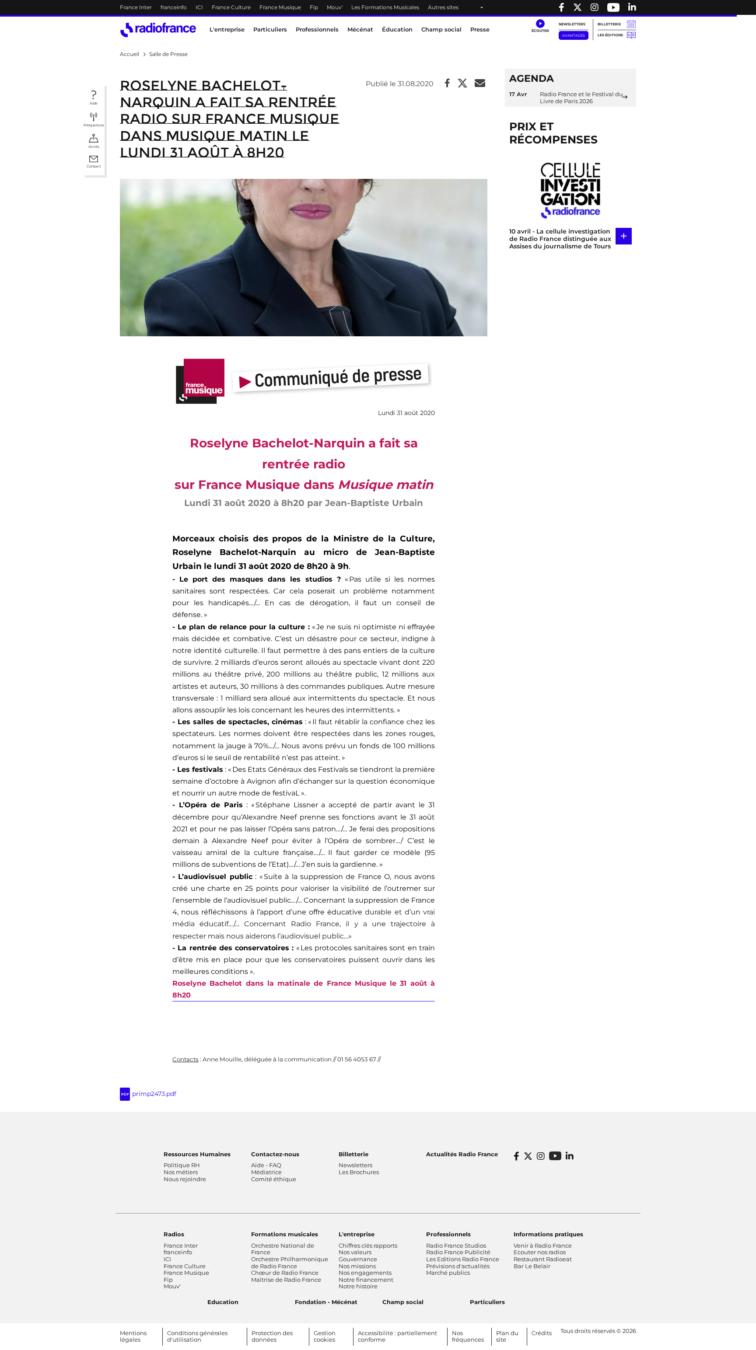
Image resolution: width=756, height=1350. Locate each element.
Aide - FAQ (266, 1165)
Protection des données (272, 1336)
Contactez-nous (275, 1154)
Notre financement (366, 1279)
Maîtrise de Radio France (286, 1279)
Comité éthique (273, 1179)
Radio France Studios (456, 1245)
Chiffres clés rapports (368, 1245)
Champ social (441, 29)
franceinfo (174, 7)
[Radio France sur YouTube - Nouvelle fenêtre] (613, 7)
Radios (174, 1234)
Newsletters (572, 24)
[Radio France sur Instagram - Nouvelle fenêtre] (594, 7)
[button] (540, 26)
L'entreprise (356, 1234)
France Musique (280, 7)
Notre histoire (358, 1286)
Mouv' (335, 7)
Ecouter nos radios (540, 1252)
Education (222, 1301)
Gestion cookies (325, 1336)
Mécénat (360, 29)
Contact (94, 166)
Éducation (397, 29)
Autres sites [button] (443, 7)
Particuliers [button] (270, 29)
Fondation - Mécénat (326, 1301)
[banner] (378, 7)
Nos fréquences (468, 1336)
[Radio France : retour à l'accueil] (158, 30)
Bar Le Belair (532, 1266)
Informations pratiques (548, 1234)
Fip (314, 7)
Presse (480, 29)
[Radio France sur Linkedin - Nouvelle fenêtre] (632, 7)
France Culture (231, 7)
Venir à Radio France (543, 1245)
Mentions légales (133, 1336)
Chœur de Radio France (284, 1272)
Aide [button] (94, 103)
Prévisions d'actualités (458, 1266)
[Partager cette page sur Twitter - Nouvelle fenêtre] (462, 83)
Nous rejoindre (185, 1179)
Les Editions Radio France (462, 1259)
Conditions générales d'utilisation (197, 1336)
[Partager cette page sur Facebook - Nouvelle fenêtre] (447, 83)
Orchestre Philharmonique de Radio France (289, 1263)
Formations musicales (284, 1234)
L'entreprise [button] (227, 29)
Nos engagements (365, 1272)
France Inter (136, 7)
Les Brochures (359, 1172)
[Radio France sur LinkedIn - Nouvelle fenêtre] (570, 1156)
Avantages (573, 35)
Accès (93, 146)
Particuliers (487, 1301)
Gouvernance (358, 1259)
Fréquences (94, 125)
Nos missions (357, 1266)
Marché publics (448, 1272)
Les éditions (610, 35)
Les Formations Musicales (385, 7)
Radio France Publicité (458, 1252)
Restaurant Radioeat (543, 1259)
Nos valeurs (355, 1252)
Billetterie (609, 24)
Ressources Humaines (197, 1154)
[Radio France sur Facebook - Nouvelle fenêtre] (561, 7)
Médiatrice (266, 1172)
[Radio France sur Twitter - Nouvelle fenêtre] (577, 7)
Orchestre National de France (282, 1249)
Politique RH (182, 1165)
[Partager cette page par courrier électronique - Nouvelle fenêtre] (480, 83)
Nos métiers (181, 1172)
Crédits (542, 1332)
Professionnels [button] (317, 29)
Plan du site (507, 1336)
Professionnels (448, 1234)
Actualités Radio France (462, 1154)
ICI (199, 7)
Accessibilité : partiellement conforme (397, 1336)
